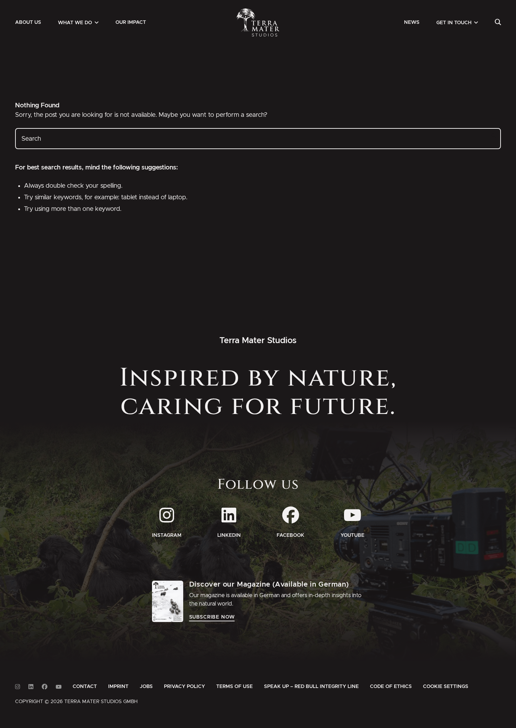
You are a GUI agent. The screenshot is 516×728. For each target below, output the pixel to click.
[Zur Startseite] (258, 22)
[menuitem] (28, 22)
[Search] (498, 22)
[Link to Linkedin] (30, 687)
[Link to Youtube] (58, 687)
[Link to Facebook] (44, 687)
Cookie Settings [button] (445, 686)
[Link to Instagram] (17, 687)
